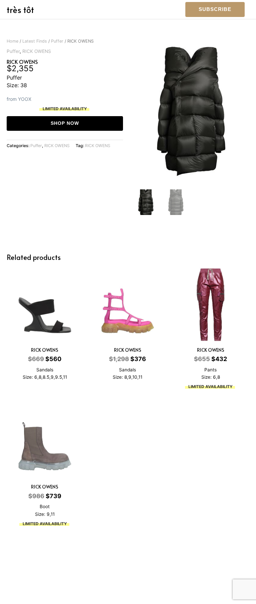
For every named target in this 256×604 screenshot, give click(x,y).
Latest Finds (34, 41)
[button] (215, 9)
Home (12, 41)
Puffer (57, 41)
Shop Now (65, 123)
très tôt (20, 9)
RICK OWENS (36, 51)
